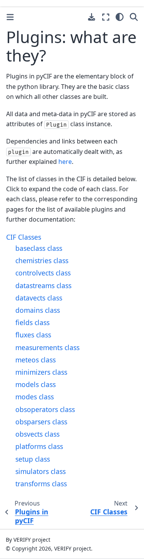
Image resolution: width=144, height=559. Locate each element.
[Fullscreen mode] (106, 16)
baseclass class (38, 248)
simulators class (40, 471)
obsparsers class (41, 421)
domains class (37, 310)
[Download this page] (91, 17)
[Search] (134, 16)
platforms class (39, 446)
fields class (32, 322)
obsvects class (37, 434)
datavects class (38, 297)
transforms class (41, 483)
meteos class (35, 359)
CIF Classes (23, 237)
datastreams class (43, 285)
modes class (34, 396)
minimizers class (41, 372)
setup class (32, 459)
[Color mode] (120, 16)
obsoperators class (45, 409)
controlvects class (43, 272)
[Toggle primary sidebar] (10, 17)
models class (35, 384)
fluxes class (33, 334)
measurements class (47, 347)
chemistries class (41, 260)
